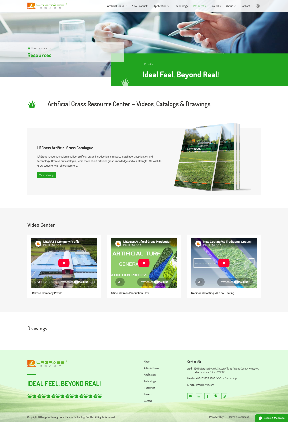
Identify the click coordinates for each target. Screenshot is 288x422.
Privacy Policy (216, 416)
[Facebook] (207, 396)
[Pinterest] (216, 396)
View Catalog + (46, 175)
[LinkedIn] (199, 396)
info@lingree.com (205, 384)
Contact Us (194, 361)
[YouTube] (190, 396)
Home (35, 48)
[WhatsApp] (224, 396)
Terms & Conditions (239, 416)
